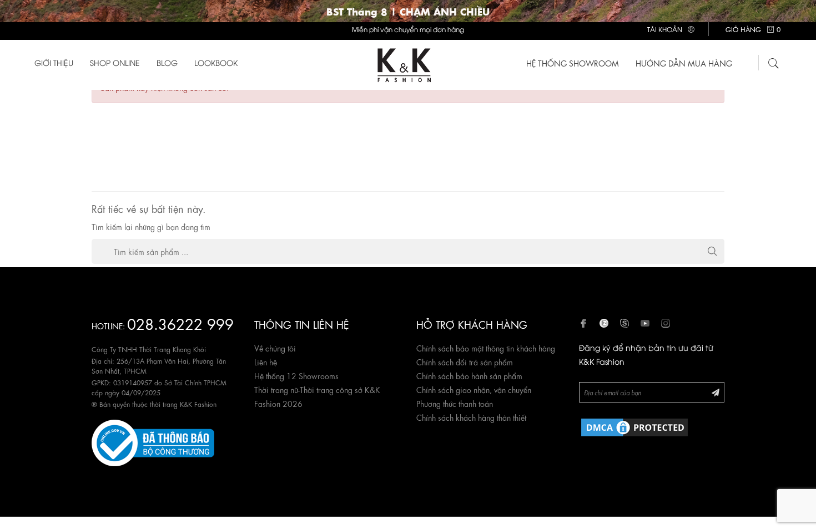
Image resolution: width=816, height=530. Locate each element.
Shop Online (115, 62)
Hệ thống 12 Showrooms (296, 375)
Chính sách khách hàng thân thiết (471, 417)
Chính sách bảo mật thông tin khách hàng (485, 348)
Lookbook (216, 62)
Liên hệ (265, 361)
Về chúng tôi (275, 348)
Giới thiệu (53, 62)
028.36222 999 (180, 323)
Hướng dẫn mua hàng (684, 63)
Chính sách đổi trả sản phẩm (464, 361)
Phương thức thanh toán (454, 403)
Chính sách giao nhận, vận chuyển (473, 389)
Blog (167, 62)
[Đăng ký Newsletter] (715, 391)
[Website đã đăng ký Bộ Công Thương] (153, 441)
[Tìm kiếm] (773, 62)
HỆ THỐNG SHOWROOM (572, 63)
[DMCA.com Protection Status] (634, 425)
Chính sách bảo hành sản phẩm (469, 375)
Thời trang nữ (276, 389)
